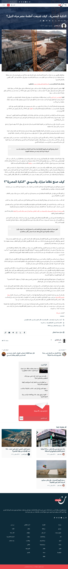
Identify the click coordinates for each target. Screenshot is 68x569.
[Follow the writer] (51, 339)
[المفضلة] (8, 5)
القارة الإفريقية (50, 323)
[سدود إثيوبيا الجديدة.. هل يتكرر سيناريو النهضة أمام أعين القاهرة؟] (51, 469)
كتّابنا (13, 529)
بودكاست (28, 540)
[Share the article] (59, 21)
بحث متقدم (11, 540)
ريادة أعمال (42, 536)
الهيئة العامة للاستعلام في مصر (41, 84)
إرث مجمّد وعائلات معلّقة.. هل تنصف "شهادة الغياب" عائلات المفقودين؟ (30, 369)
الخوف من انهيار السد (56, 97)
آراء (60, 536)
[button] (65, 5)
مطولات (28, 533)
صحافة (43, 529)
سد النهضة (43, 323)
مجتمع (59, 529)
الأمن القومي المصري (36, 320)
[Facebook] (30, 2)
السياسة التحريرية (10, 536)
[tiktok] (54, 518)
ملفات (28, 529)
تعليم (60, 548)
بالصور (28, 552)
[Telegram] (21, 2)
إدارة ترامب (51, 320)
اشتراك (21, 418)
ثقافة (44, 556)
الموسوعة (28, 548)
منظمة (30, 163)
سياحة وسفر (42, 540)
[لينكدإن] (2, 340)
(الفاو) (31, 109)
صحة (44, 552)
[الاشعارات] (12, 5)
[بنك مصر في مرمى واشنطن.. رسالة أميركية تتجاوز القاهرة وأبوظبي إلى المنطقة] (51, 438)
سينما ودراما (42, 544)
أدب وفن (43, 533)
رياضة (60, 544)
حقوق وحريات (58, 533)
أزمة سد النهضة (58, 320)
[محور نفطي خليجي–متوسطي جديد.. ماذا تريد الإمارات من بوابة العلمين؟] (17, 438)
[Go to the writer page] (64, 341)
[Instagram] (23, 2)
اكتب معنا (12, 533)
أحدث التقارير (27, 525)
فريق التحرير (24, 454)
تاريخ (60, 540)
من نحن (12, 525)
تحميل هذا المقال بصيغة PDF (55, 326)
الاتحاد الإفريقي (27, 320)
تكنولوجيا (59, 552)
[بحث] (14, 5)
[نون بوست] (61, 5)
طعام (44, 548)
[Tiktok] (19, 2)
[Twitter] (28, 2)
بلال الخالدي (57, 25)
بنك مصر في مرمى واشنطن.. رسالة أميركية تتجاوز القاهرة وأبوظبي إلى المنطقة (53, 450)
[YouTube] (26, 2)
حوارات (28, 536)
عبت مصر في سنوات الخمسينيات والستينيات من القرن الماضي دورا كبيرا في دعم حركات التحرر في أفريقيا (38, 211)
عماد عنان (59, 454)
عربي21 (58, 313)
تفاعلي (28, 544)
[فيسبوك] (4, 340)
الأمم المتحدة (45, 320)
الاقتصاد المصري (58, 323)
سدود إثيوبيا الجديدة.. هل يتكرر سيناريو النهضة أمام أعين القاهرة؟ (53, 481)
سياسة (59, 525)
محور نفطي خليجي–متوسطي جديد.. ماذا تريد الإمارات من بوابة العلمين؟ (18, 450)
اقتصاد (43, 525)
